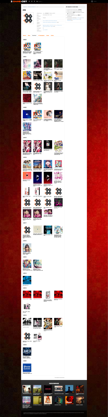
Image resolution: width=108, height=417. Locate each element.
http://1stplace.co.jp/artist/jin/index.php (50, 20)
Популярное (41, 35)
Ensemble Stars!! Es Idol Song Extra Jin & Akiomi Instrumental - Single (27, 52)
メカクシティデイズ (26, 327)
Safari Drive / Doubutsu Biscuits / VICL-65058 (37, 169)
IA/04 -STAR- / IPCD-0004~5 (37, 196)
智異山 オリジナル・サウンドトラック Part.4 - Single (58, 69)
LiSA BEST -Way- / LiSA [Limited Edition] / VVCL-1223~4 (27, 219)
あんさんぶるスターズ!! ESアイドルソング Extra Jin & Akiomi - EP (38, 120)
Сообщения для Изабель (27, 393)
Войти (95, 1)
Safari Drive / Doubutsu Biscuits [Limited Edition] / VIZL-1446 (27, 170)
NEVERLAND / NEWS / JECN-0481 (48, 235)
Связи (47, 35)
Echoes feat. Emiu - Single (38, 80)
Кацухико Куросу (75, 19)
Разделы (39, 1)
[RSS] (32, 1)
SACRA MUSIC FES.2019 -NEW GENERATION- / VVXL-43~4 (37, 154)
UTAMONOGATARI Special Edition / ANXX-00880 (58, 169)
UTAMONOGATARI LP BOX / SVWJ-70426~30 (48, 150)
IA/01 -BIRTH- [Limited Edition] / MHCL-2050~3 (37, 328)
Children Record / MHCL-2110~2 (48, 330)
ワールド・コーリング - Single (26, 69)
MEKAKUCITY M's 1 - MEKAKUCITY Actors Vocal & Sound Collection (27, 269)
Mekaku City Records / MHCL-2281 (58, 299)
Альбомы (34, 35)
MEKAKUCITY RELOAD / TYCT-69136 (26, 180)
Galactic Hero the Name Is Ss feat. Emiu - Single (27, 91)
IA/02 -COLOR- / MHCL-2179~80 (26, 312)
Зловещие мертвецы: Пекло (80, 394)
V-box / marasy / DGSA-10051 (58, 326)
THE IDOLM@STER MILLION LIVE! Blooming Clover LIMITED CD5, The (58, 154)
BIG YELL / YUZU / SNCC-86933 (48, 197)
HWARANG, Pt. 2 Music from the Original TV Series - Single (27, 253)
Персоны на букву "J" (32, 6)
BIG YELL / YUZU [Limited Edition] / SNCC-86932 (58, 197)
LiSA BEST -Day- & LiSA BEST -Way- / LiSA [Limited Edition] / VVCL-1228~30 (48, 216)
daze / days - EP (25, 285)
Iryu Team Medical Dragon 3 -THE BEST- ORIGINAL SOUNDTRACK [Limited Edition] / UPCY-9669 (27, 236)
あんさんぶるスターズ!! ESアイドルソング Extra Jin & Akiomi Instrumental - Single (38, 52)
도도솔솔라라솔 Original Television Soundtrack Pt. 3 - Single (48, 120)
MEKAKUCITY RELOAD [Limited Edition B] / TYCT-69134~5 (48, 185)
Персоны (25, 6)
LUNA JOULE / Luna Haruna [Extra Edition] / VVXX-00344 (48, 170)
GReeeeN (69, 20)
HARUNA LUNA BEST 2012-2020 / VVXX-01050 (37, 92)
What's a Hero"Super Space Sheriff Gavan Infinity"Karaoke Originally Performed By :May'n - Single (27, 406)
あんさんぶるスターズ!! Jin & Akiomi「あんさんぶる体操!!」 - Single (27, 120)
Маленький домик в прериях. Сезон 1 (37, 394)
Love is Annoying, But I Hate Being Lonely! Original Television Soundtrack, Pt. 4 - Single (59, 120)
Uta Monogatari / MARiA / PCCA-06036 (58, 91)
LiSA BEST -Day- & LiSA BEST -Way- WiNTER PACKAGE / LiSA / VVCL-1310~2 (58, 182)
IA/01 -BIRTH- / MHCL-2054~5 (36, 341)
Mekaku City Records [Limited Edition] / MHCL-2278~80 (48, 301)
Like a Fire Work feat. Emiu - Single (48, 80)
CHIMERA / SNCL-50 (26, 80)
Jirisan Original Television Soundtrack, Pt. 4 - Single (48, 69)
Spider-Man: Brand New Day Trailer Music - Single (48, 394)
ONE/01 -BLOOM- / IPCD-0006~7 (27, 196)
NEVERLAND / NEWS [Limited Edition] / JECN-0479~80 (38, 234)
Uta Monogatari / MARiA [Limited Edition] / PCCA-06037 (48, 92)
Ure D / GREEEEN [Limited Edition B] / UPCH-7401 (37, 208)
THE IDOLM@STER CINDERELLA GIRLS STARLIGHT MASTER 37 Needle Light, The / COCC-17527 (27, 133)
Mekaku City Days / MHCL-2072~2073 (27, 341)
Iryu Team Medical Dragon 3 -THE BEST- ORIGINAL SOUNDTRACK (27, 357)
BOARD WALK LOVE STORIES (59, 393)
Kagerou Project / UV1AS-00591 (27, 103)
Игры (29, 35)
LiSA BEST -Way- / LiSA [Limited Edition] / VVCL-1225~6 (37, 219)
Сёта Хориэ (79, 17)
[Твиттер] (29, 1)
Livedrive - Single (36, 68)
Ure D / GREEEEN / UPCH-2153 (48, 208)
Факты (24, 35)
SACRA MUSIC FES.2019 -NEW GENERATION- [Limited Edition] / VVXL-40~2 (27, 154)
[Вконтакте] (34, 1)
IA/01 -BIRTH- (45, 29)
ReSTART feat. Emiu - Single (57, 80)
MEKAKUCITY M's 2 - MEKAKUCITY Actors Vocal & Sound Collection (38, 270)
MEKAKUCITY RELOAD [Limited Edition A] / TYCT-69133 (37, 185)
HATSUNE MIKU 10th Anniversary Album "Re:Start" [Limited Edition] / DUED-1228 (57, 236)
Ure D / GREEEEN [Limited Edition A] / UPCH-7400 (27, 208)
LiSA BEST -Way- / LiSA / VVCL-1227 (58, 207)
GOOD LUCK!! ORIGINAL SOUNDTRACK (49, 22)
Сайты (52, 35)
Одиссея (66, 393)
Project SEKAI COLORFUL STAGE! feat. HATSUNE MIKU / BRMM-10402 (38, 104)
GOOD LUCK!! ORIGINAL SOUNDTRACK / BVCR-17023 (27, 373)
